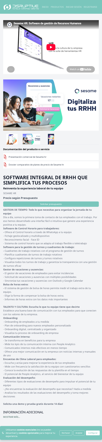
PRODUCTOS (57, 6)
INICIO (45, 6)
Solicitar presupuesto (51, 204)
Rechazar (66, 433)
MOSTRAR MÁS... (11, 416)
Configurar (93, 433)
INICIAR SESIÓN (74, 6)
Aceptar (79, 433)
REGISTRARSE (90, 6)
